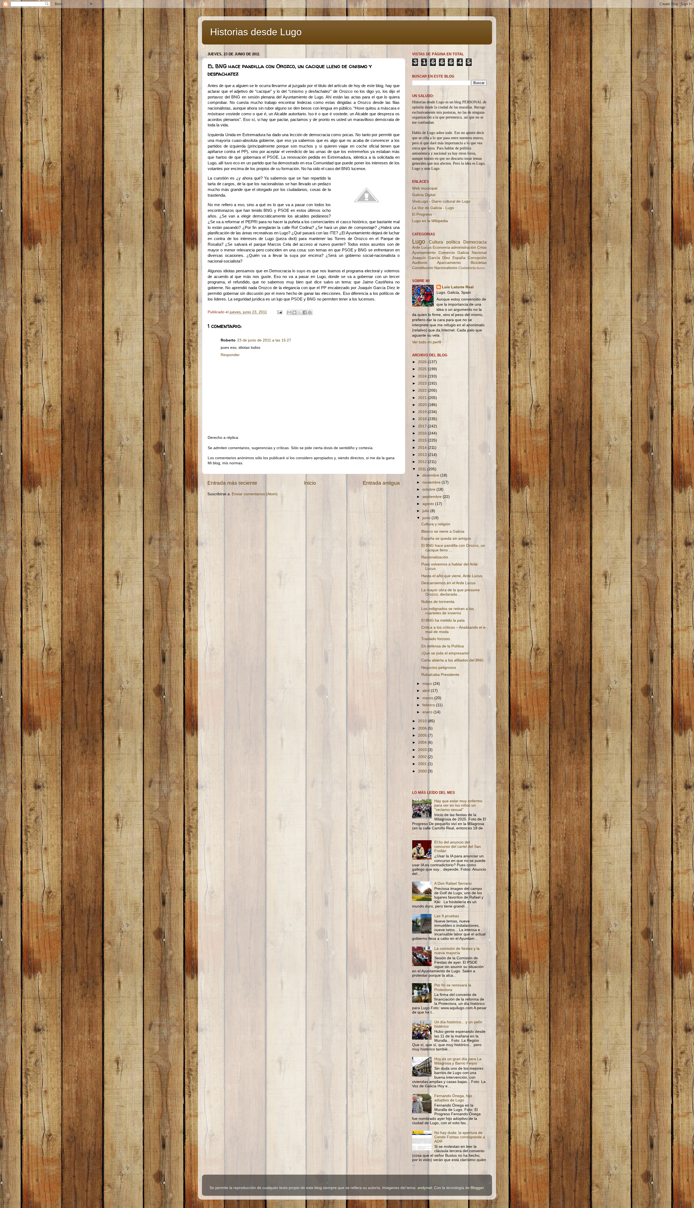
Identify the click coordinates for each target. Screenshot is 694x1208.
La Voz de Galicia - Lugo (433, 208)
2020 (423, 405)
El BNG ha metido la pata (443, 620)
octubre (429, 489)
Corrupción (477, 258)
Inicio (310, 483)
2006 (423, 728)
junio (427, 518)
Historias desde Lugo (256, 31)
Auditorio (419, 263)
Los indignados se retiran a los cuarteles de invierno (447, 611)
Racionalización (434, 557)
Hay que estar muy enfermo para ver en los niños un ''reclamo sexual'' (458, 805)
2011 (422, 469)
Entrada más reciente (232, 483)
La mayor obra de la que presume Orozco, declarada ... (450, 592)
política (453, 241)
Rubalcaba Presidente (440, 675)
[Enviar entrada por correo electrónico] (279, 312)
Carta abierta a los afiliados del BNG (452, 660)
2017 (423, 426)
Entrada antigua (381, 483)
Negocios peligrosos (438, 668)
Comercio (446, 253)
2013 (423, 455)
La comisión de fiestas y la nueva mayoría (457, 951)
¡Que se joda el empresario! (445, 653)
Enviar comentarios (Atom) (255, 494)
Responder (230, 355)
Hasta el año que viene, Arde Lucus (451, 576)
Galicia (463, 253)
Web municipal (424, 188)
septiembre (432, 497)
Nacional (479, 253)
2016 (423, 433)
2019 (423, 412)
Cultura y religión (435, 524)
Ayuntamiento (424, 253)
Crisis (482, 247)
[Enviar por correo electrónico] (289, 312)
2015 (423, 440)
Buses (481, 268)
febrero (429, 705)
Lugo (418, 241)
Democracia (475, 241)
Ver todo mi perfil (426, 342)
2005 (423, 735)
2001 (423, 764)
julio (426, 511)
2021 (423, 398)
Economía (441, 247)
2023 (423, 383)
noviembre (432, 482)
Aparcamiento (449, 263)
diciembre (431, 475)
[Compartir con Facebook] (304, 312)
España (458, 258)
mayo (427, 684)
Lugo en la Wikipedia (430, 221)
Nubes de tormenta (437, 602)
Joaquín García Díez (431, 258)
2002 (423, 757)
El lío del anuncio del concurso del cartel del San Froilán (457, 846)
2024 (423, 376)
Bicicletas (479, 263)
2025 (423, 369)
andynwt (424, 1188)
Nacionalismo (445, 268)
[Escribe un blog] (294, 312)
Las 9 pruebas (446, 916)
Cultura (436, 241)
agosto (428, 504)
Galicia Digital (423, 195)
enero (427, 712)
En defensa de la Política (442, 646)
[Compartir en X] (299, 312)
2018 (423, 419)
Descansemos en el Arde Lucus (448, 583)
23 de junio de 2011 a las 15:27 (264, 340)
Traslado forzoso (435, 639)
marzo (428, 698)
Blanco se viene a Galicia (442, 531)
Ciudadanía (467, 268)
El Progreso (422, 214)
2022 (423, 390)
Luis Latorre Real (458, 287)
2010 (423, 721)
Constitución (422, 268)
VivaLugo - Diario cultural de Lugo (441, 201)
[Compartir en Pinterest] (310, 312)
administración (463, 247)
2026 (423, 362)
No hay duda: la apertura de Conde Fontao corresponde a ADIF (459, 1137)
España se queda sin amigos (446, 538)
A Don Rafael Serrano (453, 883)
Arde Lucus (422, 247)
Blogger (477, 1188)
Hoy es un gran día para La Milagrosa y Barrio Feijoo (457, 1061)
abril (426, 691)
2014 (423, 448)
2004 (423, 742)
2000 (423, 771)
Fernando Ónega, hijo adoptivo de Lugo (453, 1098)
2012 (423, 462)
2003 (423, 750)
